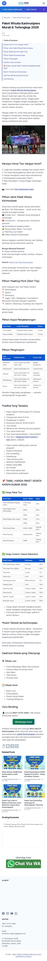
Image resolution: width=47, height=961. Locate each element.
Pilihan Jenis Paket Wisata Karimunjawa (18, 48)
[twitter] (12, 746)
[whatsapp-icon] (16, 913)
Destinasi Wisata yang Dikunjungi (15, 75)
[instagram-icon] (7, 913)
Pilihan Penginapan (10, 59)
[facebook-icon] (3, 913)
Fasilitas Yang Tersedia (11, 62)
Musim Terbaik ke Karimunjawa (15, 72)
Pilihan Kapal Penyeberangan (14, 55)
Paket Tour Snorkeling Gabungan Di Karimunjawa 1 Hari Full (33, 803)
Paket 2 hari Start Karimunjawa (21, 262)
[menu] (4, 3)
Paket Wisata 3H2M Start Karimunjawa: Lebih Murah (12, 774)
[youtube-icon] (11, 913)
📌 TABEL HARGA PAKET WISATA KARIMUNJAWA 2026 (21, 67)
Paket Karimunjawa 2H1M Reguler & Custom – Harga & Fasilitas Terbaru (34, 774)
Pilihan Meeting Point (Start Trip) (15, 52)
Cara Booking (8, 79)
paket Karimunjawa (26, 734)
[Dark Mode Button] (43, 3)
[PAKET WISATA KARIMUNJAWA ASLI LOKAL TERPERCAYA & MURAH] (23, 3)
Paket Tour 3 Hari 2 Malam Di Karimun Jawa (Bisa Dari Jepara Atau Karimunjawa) (11, 804)
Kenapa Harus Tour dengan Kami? (16, 45)
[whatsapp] (17, 746)
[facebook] (8, 746)
